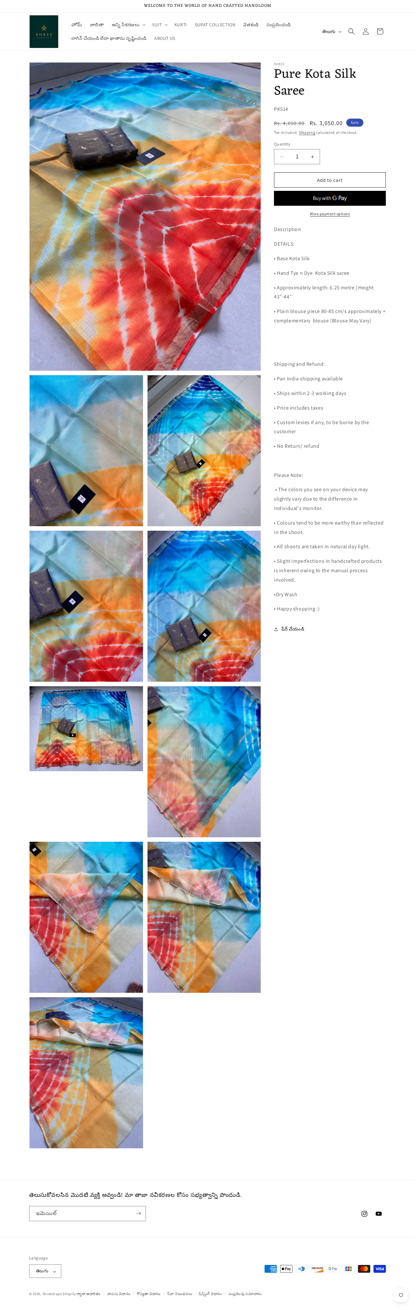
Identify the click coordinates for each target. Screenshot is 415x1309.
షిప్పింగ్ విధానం (210, 1294)
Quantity (282, 144)
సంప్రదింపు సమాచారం (245, 1294)
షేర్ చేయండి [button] (292, 629)
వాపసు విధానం (119, 1294)
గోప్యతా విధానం (149, 1294)
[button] (128, 24)
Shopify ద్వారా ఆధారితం (82, 1294)
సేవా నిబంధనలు (180, 1294)
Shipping (307, 132)
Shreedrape (52, 1294)
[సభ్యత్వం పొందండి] (138, 1213)
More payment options (330, 214)
